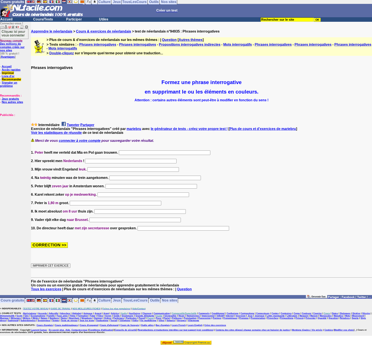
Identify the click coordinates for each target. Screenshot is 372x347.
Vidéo (135, 320)
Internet (230, 315)
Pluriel (166, 318)
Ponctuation (190, 318)
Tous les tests (86, 320)
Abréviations (29, 313)
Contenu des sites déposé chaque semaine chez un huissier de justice (252, 330)
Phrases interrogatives (97, 44)
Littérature (292, 315)
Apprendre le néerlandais (51, 31)
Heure (181, 315)
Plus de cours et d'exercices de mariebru (262, 129)
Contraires (286, 313)
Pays (158, 318)
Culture (104, 300)
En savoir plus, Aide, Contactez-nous (68, 330)
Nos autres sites (12, 102)
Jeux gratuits (10, 98)
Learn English (195, 325)
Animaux (88, 313)
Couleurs (306, 313)
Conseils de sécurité (125, 330)
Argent (98, 313)
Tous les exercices (46, 289)
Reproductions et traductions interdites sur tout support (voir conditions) (176, 330)
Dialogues (345, 313)
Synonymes (44, 320)
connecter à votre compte (80, 140)
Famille (51, 315)
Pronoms (244, 318)
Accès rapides (11, 69)
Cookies (328, 330)
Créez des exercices (215, 325)
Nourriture (74, 318)
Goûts (116, 315)
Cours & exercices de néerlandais (103, 31)
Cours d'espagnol (89, 325)
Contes (275, 313)
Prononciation (258, 318)
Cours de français (129, 325)
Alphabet (76, 313)
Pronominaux (230, 318)
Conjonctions (247, 313)
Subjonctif (13, 320)
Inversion (241, 315)
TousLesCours (135, 300)
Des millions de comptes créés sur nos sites (12, 45)
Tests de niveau (69, 320)
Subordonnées (28, 320)
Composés (204, 313)
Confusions (233, 313)
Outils (155, 300)
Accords (42, 313)
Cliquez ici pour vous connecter (13, 33)
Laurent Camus (39, 330)
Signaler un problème (8, 84)
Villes (161, 320)
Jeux (117, 300)
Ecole (20, 315)
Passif (142, 318)
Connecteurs (263, 313)
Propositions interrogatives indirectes (189, 44)
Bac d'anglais (163, 325)
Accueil (6, 19)
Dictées (356, 313)
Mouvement (358, 315)
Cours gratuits (12, 300)
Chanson (147, 313)
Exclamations (38, 315)
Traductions (102, 320)
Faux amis (62, 315)
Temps (55, 320)
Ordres (107, 318)
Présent (299, 318)
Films (73, 315)
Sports (355, 318)
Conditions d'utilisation (101, 330)
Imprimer (8, 73)
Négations (86, 318)
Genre (108, 315)
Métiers (27, 318)
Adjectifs (53, 313)
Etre (27, 315)
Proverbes (272, 318)
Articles (115, 313)
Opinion (98, 318)
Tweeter (73, 125)
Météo (36, 318)
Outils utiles (147, 325)
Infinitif (220, 315)
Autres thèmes (191, 40)
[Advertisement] (13, 138)
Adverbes (65, 313)
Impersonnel (208, 315)
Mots (347, 315)
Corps (297, 313)
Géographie (170, 315)
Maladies (338, 315)
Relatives (345, 318)
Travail (113, 320)
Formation (83, 315)
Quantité (322, 318)
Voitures (170, 320)
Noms (64, 318)
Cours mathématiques (66, 325)
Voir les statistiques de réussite (56, 132)
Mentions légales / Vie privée (307, 330)
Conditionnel (218, 313)
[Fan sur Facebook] (316, 297)
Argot (106, 313)
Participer (74, 19)
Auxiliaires (134, 313)
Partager (87, 125)
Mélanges (16, 318)
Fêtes (100, 315)
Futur (92, 315)
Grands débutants (144, 315)
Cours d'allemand (109, 325)
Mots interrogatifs (237, 44)
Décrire (366, 313)
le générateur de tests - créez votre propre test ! (189, 129)
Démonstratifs (7, 315)
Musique (4, 318)
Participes (118, 318)
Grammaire (127, 315)
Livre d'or (8, 76)
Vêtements (193, 320)
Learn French (179, 325)
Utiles (103, 19)
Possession (204, 318)
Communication (161, 313)
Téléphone (124, 320)
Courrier (317, 313)
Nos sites (169, 300)
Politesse (177, 318)
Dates (335, 313)
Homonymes (193, 315)
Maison (314, 315)
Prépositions (286, 318)
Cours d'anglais (45, 325)
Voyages (181, 320)
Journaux (260, 315)
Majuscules (326, 315)
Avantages (8, 56)
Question (169, 40)
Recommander (11, 79)
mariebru (134, 129)
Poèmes (217, 318)
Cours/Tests (43, 19)
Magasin (303, 315)
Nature (44, 318)
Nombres (54, 318)
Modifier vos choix (344, 330)
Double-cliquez (61, 53)
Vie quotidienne (148, 320)
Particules (131, 318)
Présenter (310, 318)
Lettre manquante (276, 315)
